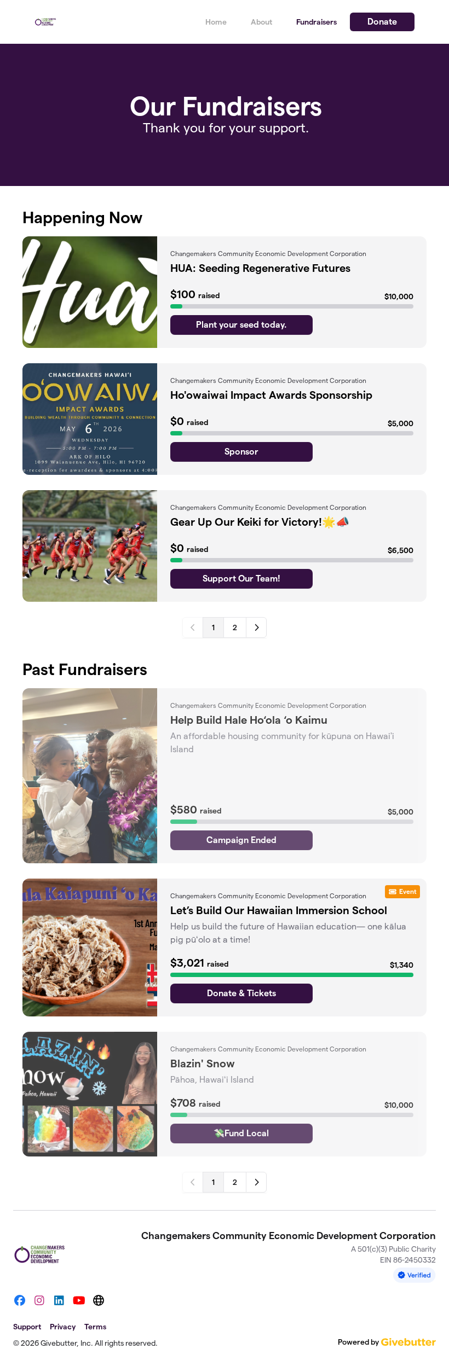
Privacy (63, 1326)
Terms (95, 1326)
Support (27, 1326)
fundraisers (316, 22)
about (261, 22)
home (216, 22)
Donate (382, 21)
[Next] (256, 627)
